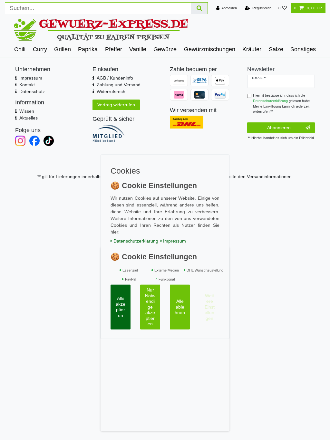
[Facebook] (34, 141)
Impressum (30, 78)
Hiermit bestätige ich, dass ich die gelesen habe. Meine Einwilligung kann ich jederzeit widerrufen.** (282, 103)
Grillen (62, 49)
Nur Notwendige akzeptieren (150, 306)
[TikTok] (49, 141)
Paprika (88, 49)
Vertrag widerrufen (116, 104)
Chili (19, 49)
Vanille (137, 49)
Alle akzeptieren (120, 307)
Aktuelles (28, 117)
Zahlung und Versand (119, 84)
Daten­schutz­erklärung (135, 240)
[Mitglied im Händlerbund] (126, 133)
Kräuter (251, 49)
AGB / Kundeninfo (115, 78)
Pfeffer (113, 49)
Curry (40, 49)
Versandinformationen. (270, 176)
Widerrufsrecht (112, 91)
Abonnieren (279, 127)
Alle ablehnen (180, 307)
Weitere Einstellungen (210, 306)
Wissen (26, 111)
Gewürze (165, 49)
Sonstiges (303, 49)
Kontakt (27, 84)
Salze (276, 49)
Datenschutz (32, 91)
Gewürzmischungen (209, 49)
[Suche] (199, 8)
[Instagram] (20, 141)
